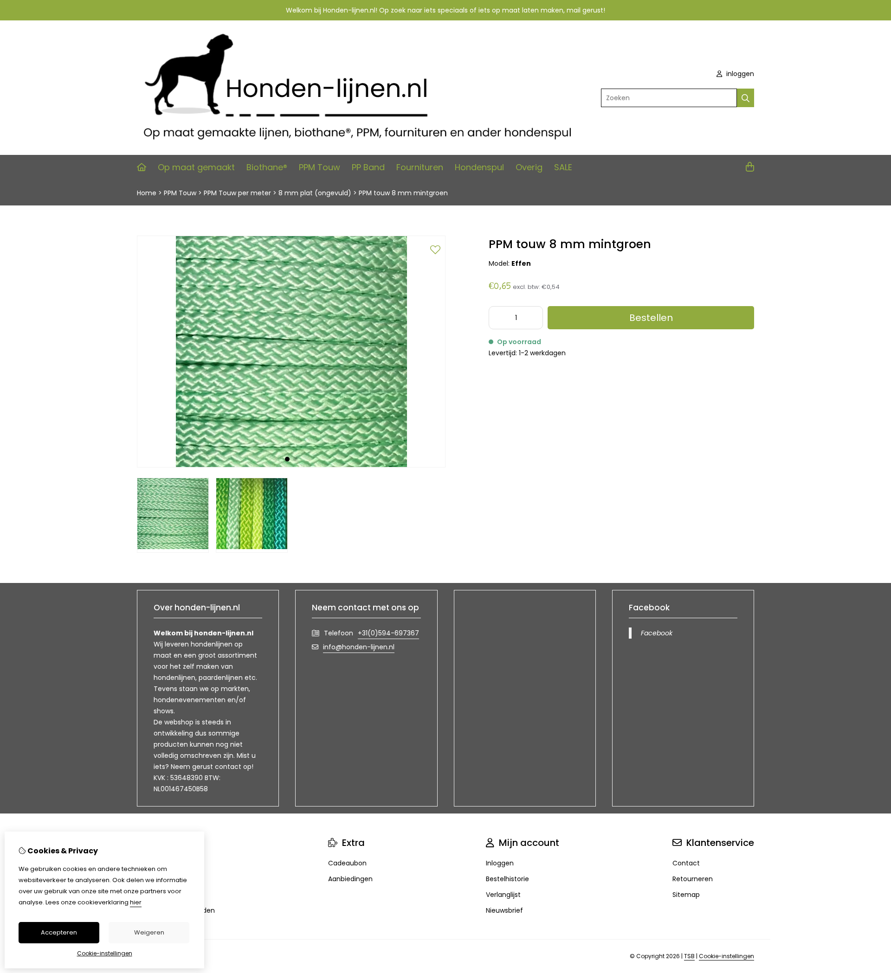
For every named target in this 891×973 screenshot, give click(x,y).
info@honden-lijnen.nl (358, 647)
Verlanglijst (503, 894)
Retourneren (692, 878)
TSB (689, 956)
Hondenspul (479, 167)
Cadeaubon (347, 863)
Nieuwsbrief (504, 910)
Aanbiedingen (350, 878)
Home (146, 193)
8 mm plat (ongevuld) (314, 193)
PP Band (368, 167)
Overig (529, 167)
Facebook (656, 633)
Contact (686, 863)
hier (136, 902)
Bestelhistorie (507, 878)
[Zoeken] (745, 98)
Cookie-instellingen (726, 956)
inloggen (739, 73)
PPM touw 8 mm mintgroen (403, 193)
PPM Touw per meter (237, 193)
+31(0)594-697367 (388, 633)
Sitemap (686, 894)
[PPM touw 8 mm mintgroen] (291, 465)
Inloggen (500, 863)
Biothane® (266, 167)
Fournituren (419, 167)
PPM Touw (319, 167)
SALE (563, 167)
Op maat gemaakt (196, 167)
